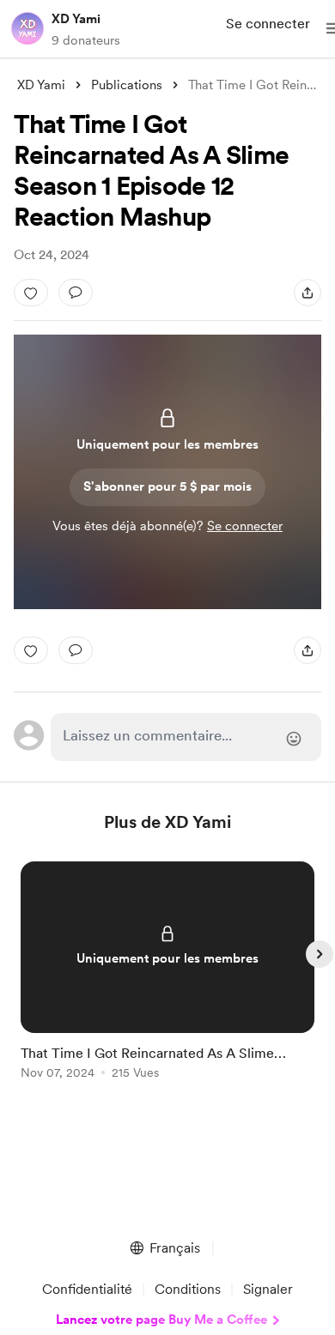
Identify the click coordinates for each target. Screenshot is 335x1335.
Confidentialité (87, 1289)
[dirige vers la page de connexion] (185, 737)
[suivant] (319, 954)
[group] (167, 980)
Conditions (188, 1289)
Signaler (268, 1289)
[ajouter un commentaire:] (75, 292)
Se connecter (268, 23)
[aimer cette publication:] (31, 292)
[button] (164, 1248)
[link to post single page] (167, 973)
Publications (126, 85)
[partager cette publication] (307, 292)
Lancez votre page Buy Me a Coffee (161, 1319)
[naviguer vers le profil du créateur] (27, 28)
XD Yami (76, 19)
